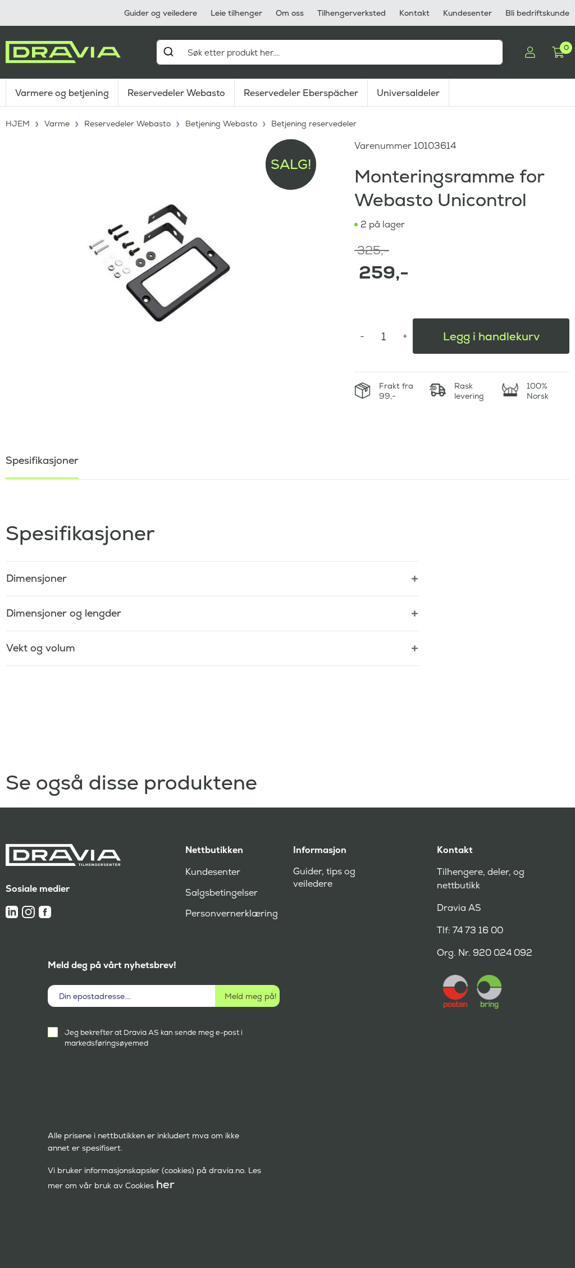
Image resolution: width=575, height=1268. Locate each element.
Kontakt (414, 13)
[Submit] (168, 51)
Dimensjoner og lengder (63, 612)
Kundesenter (467, 13)
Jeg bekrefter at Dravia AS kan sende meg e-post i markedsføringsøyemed (154, 1038)
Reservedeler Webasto (176, 93)
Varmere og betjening (62, 93)
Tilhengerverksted (351, 13)
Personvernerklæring (231, 913)
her (165, 1184)
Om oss (290, 13)
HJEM (18, 123)
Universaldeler (408, 93)
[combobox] (329, 52)
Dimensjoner (36, 578)
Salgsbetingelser (221, 892)
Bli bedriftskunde (537, 13)
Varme (57, 123)
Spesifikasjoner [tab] (42, 460)
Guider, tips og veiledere (324, 877)
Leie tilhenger (236, 13)
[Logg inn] (530, 52)
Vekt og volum (40, 647)
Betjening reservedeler (314, 123)
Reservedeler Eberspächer (301, 93)
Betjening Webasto (221, 123)
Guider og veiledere (160, 13)
